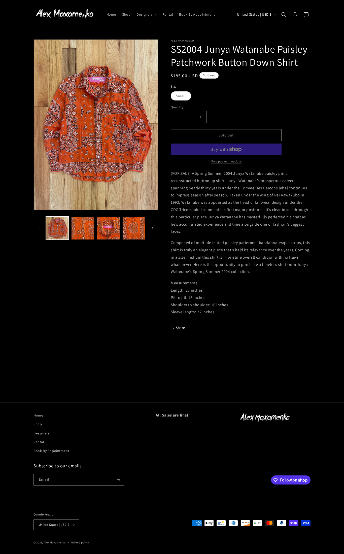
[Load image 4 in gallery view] (133, 228)
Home (38, 415)
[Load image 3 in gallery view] (108, 228)
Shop (37, 424)
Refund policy (80, 542)
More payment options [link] (226, 161)
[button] (146, 14)
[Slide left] (39, 228)
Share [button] (180, 327)
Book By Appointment (51, 450)
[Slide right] (152, 228)
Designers (41, 433)
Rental (38, 442)
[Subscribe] (118, 480)
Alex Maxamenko (55, 542)
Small (183, 96)
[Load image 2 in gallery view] (82, 228)
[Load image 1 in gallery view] (57, 228)
